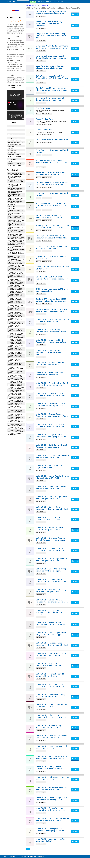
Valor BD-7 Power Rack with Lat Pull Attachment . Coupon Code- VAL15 (15, 235)
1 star (11, 21)
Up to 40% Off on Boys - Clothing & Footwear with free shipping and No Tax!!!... (14, 269)
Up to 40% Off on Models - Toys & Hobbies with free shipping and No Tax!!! (15, 343)
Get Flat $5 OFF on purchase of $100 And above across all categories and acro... (16, 263)
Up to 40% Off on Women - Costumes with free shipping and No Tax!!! (16, 391)
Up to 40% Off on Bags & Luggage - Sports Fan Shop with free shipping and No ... (15, 421)
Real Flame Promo (11, 204)
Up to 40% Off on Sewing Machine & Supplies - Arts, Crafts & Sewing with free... (15, 411)
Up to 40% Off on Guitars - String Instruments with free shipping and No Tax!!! (15, 326)
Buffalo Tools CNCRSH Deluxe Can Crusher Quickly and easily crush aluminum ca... (14, 185)
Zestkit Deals (10, 161)
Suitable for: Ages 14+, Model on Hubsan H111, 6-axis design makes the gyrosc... (16, 199)
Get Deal (75, 14)
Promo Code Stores (41, 1)
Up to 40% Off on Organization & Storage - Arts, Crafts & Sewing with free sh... (16, 388)
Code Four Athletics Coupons (13, 134)
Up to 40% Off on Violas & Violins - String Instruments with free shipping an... (16, 346)
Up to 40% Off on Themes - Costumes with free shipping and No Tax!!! (15, 404)
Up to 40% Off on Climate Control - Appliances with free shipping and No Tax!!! (15, 394)
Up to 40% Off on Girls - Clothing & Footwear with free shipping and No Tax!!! (16, 323)
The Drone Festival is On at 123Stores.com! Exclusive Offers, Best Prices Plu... (15, 224)
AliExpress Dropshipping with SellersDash (37, 856)
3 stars (16, 21)
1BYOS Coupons (11, 148)
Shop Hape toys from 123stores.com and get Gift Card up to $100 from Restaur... (16, 238)
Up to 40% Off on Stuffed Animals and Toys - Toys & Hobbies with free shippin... (16, 376)
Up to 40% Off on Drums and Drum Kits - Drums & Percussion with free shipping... (15, 337)
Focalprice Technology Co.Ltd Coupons (15, 142)
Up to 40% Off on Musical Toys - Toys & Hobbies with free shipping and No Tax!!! (15, 292)
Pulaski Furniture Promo (12, 206)
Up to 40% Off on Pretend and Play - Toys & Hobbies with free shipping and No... (16, 286)
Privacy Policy (23, 856)
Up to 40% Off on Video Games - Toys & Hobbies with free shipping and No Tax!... (16, 385)
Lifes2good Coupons (12, 126)
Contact (18, 856)
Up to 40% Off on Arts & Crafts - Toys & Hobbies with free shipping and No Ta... (15, 283)
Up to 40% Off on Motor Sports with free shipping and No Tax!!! (15, 434)
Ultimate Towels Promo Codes (13, 154)
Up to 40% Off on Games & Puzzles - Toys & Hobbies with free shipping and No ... (16, 266)
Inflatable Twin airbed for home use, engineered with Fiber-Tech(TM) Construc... (15, 177)
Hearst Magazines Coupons (13, 150)
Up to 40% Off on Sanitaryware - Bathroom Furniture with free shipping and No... (16, 407)
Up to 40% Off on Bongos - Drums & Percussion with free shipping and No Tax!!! (15, 349)
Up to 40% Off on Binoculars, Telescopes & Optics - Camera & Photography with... (15, 401)
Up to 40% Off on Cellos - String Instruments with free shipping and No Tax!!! (15, 319)
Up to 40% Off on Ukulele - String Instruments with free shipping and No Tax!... (15, 360)
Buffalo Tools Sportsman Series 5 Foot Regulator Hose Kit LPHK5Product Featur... (15, 195)
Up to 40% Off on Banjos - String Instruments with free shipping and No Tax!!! (15, 309)
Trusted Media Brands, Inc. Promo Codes (16, 163)
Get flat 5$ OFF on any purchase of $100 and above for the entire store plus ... (16, 260)
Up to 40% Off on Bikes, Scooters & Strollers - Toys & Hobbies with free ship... (16, 313)
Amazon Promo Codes (12, 146)
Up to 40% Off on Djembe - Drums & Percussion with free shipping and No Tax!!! (15, 295)
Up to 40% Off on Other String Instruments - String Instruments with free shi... (16, 368)
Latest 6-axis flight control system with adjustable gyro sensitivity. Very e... (15, 192)
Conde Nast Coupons (12, 159)
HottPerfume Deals (11, 128)
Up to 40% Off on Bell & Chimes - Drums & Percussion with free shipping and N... (15, 306)
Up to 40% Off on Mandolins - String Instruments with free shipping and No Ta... (15, 372)
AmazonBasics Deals (12, 152)
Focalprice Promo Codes (12, 130)
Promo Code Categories (50, 1)
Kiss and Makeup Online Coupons (14, 140)
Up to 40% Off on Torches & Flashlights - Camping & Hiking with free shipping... (15, 382)
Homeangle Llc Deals (12, 136)
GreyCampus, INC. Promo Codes (14, 138)
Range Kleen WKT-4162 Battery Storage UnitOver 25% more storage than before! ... (15, 181)
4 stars (18, 21)
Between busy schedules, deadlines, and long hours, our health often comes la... (15, 174)
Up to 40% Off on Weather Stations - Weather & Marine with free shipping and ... (15, 364)
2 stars (13, 21)
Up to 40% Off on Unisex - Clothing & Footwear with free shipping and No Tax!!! (16, 273)
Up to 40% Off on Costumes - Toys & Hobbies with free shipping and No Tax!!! (15, 340)
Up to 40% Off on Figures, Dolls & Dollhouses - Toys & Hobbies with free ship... (15, 330)
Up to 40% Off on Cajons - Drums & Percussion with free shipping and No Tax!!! (15, 356)
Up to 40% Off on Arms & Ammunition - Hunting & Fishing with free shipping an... (16, 334)
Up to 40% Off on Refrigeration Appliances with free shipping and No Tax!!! (16, 418)
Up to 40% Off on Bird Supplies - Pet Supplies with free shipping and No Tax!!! (15, 431)
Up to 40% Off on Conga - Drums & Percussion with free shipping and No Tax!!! (15, 302)
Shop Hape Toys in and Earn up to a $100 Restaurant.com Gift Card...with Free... (16, 241)
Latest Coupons (60, 1)
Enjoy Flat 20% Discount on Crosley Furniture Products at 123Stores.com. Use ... (16, 217)
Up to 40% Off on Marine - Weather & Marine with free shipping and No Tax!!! (15, 316)
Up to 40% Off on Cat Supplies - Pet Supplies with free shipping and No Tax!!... (16, 428)
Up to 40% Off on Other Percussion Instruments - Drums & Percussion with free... (15, 276)
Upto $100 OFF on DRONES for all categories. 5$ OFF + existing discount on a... (16, 253)
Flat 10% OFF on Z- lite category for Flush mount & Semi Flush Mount (16, 244)
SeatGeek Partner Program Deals (14, 144)
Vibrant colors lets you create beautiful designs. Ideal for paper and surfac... (15, 189)
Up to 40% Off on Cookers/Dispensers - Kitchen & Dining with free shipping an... (15, 425)
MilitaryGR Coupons (11, 132)
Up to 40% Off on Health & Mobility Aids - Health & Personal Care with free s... (15, 398)
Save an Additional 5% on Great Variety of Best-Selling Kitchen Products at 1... (16, 221)
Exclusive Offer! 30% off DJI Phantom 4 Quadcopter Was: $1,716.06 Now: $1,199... (15, 231)
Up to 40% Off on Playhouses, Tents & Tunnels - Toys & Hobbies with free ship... (16, 379)
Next (28, 848)
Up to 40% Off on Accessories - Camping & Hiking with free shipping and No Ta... (15, 353)
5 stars (20, 21)
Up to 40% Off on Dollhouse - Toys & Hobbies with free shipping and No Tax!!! (15, 289)
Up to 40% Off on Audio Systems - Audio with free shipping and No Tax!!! (15, 415)
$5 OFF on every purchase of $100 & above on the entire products (15, 257)
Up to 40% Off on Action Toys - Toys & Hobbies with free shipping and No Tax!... (16, 299)
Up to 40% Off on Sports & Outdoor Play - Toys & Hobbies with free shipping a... (16, 280)
